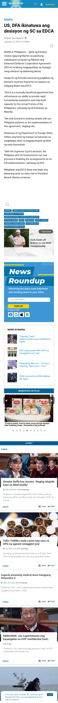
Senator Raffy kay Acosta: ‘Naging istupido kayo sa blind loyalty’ (28, 483)
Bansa (8, 19)
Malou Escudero (11, 490)
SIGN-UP (18, 306)
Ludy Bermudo (10, 549)
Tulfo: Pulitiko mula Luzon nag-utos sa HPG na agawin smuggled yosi (26, 542)
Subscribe (50, 4)
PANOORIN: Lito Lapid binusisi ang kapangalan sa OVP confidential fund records (25, 637)
